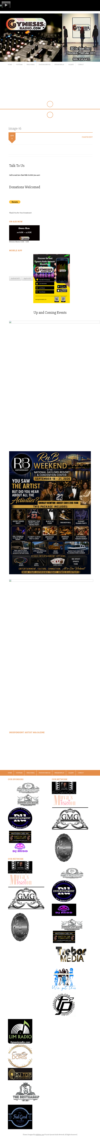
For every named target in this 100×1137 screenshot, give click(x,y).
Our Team (19, 64)
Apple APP (27, 278)
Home (10, 64)
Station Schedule (44, 64)
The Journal (31, 64)
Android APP (15, 278)
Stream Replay (59, 64)
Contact (81, 64)
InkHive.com (40, 1135)
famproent (87, 137)
